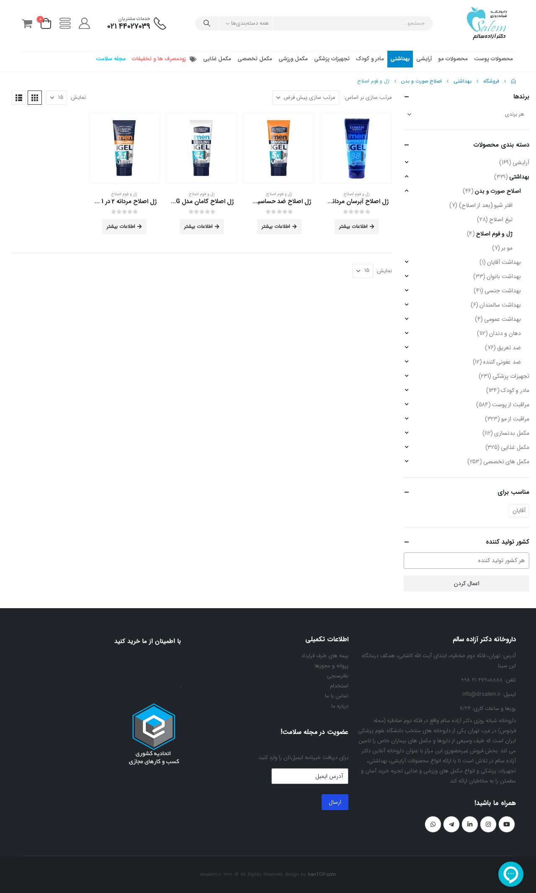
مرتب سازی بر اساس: (368, 97)
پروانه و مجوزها (331, 665)
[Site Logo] (487, 23)
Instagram (488, 824)
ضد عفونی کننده (502, 361)
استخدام (339, 685)
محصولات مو (453, 58)
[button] (35, 97)
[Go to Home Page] (513, 81)
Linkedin (469, 824)
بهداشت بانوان (504, 276)
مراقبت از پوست (510, 404)
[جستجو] (207, 23)
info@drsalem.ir (481, 694)
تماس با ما (336, 696)
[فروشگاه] (65, 23)
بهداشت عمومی (502, 319)
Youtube (506, 824)
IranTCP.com (322, 874)
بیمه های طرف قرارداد (324, 655)
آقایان (519, 510)
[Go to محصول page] (357, 148)
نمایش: (78, 97)
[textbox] (462, 560)
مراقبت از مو (515, 418)
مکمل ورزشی (293, 58)
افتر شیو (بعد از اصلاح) (486, 205)
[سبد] (27, 23)
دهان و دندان (505, 333)
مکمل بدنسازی (511, 433)
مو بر (507, 248)
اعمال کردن (466, 583)
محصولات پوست (493, 58)
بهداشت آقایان (504, 262)
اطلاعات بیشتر (353, 226)
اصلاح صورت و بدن (498, 191)
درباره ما (339, 706)
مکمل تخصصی (254, 58)
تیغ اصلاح (501, 219)
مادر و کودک (370, 58)
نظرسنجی (337, 675)
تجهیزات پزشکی (332, 58)
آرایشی (424, 58)
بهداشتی (400, 58)
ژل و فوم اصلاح (357, 194)
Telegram (451, 824)
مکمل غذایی (217, 58)
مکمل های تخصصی (506, 461)
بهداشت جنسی (502, 290)
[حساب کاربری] (84, 23)
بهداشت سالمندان (500, 305)
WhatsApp (433, 824)
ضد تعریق (509, 347)
